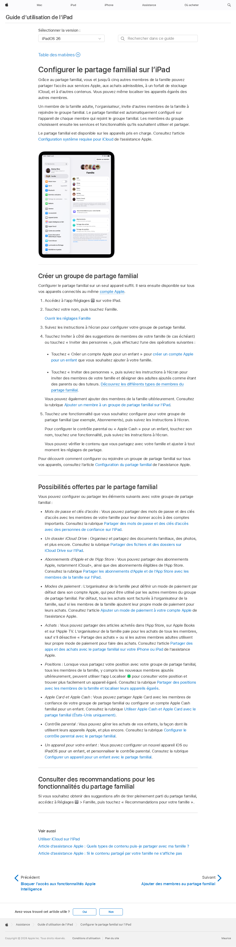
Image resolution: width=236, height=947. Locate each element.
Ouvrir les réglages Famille (68, 318)
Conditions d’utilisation (86, 938)
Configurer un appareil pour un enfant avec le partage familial (98, 757)
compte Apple (112, 291)
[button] (229, 5)
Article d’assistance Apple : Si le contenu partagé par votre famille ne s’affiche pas (110, 853)
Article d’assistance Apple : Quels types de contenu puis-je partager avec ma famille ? (113, 846)
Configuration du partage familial (123, 464)
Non (111, 912)
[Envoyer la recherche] (123, 38)
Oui (85, 912)
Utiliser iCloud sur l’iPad (59, 839)
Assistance (23, 924)
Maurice (226, 938)
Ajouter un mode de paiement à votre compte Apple (146, 610)
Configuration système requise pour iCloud (75, 139)
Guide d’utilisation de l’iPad (39, 17)
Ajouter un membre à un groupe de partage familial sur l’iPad (117, 405)
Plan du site (112, 938)
